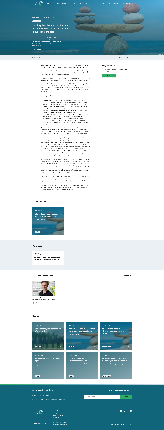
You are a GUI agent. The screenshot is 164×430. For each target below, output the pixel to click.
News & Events (50, 3)
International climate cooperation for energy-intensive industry (68, 185)
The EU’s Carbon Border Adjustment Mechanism (78, 360)
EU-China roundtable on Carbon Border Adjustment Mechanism (114, 360)
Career (112, 424)
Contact (119, 3)
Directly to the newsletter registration (119, 390)
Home (33, 17)
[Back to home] (40, 412)
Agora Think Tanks (39, 423)
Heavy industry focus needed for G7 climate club (48, 330)
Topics (58, 3)
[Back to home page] (37, 3)
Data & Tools (74, 3)
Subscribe (125, 396)
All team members (124, 275)
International (83, 3)
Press (108, 3)
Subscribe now (108, 75)
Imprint (122, 424)
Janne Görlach (36, 298)
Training (114, 3)
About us (103, 3)
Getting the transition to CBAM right (47, 360)
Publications (65, 3)
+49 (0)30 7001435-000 (62, 422)
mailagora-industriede (60, 424)
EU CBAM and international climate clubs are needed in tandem (113, 331)
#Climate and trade (36, 49)
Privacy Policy (128, 424)
